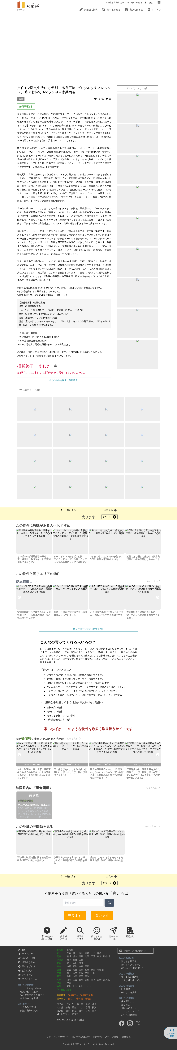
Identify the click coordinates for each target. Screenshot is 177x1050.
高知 (87, 976)
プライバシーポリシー (57, 1036)
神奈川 (106, 956)
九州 (59, 979)
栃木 (75, 956)
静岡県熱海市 (26, 106)
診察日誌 (125, 1004)
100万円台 (73, 995)
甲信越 (60, 959)
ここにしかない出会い (31, 988)
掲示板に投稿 (28, 958)
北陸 (59, 963)
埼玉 (87, 956)
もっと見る (152, 581)
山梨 (81, 959)
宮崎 (99, 979)
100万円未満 (86, 995)
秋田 (81, 953)
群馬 (81, 956)
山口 (93, 973)
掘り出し (61, 998)
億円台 (88, 998)
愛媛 (81, 976)
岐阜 (81, 966)
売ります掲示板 (129, 961)
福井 (81, 963)
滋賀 (69, 969)
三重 (87, 966)
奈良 (93, 969)
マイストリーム (29, 978)
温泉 (21, 99)
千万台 (79, 998)
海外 (59, 986)
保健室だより (127, 1001)
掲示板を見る (28, 962)
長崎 (81, 979)
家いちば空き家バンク (132, 968)
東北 (59, 953)
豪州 (69, 986)
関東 (59, 956)
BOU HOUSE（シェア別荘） (71, 1019)
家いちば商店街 (129, 992)
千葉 (93, 956)
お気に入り (27, 970)
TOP (24, 949)
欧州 (81, 986)
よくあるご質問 (28, 1007)
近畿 (59, 969)
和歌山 (100, 969)
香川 (69, 976)
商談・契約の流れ (29, 1010)
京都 (75, 969)
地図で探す (66, 989)
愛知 (75, 966)
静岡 (69, 966)
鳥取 (81, 973)
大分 (87, 979)
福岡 (69, 979)
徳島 (75, 976)
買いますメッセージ (131, 964)
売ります (75, 915)
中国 (59, 973)
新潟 (69, 959)
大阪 (81, 969)
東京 (99, 956)
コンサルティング (130, 1011)
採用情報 (97, 1036)
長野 (75, 959)
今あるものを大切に (30, 998)
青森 (69, 953)
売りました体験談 (130, 976)
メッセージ (27, 974)
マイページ (27, 954)
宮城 (87, 953)
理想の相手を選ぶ (29, 991)
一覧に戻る (70, 510)
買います (102, 915)
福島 (99, 953)
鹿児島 (106, 979)
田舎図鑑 (125, 989)
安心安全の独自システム (32, 994)
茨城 (69, 956)
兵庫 (87, 969)
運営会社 (126, 1036)
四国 (59, 976)
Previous (19, 597)
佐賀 (75, 979)
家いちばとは (28, 966)
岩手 (75, 953)
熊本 (93, 979)
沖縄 (59, 983)
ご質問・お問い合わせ (134, 950)
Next (157, 597)
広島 (75, 973)
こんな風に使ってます (132, 980)
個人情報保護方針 (81, 1036)
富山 (69, 963)
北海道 (60, 949)
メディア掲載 (111, 1036)
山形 (93, 953)
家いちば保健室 (126, 997)
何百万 (71, 998)
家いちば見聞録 (129, 1014)
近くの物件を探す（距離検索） (64, 380)
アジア (88, 986)
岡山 (69, 973)
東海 (59, 966)
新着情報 (61, 995)
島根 (87, 973)
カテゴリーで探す (69, 1014)
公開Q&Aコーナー (130, 1007)
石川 (75, 963)
